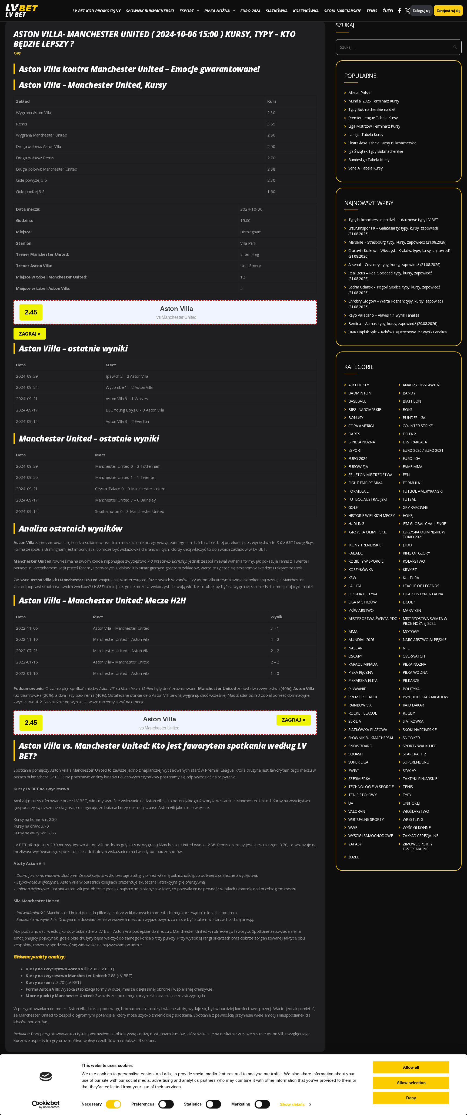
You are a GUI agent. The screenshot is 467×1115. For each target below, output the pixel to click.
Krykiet (410, 569)
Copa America (361, 425)
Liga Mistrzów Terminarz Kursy (374, 126)
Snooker (411, 737)
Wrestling (413, 819)
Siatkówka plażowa (367, 729)
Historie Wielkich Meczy (371, 515)
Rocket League (362, 713)
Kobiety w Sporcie (365, 561)
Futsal (409, 499)
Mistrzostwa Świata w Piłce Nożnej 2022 (425, 621)
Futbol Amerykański (423, 491)
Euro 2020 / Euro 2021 (423, 450)
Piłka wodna (415, 672)
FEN (406, 474)
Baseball (357, 401)
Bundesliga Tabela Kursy (368, 159)
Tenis (371, 10)
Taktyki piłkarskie (420, 778)
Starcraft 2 (414, 753)
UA (350, 803)
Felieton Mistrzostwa (370, 474)
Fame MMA (412, 466)
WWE (352, 827)
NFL (406, 648)
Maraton (412, 610)
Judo (407, 544)
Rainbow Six (360, 705)
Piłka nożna (217, 10)
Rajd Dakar (413, 705)
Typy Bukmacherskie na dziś (372, 109)
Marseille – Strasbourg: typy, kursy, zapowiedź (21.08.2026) (397, 242)
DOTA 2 (409, 433)
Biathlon (412, 401)
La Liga (355, 585)
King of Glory (416, 553)
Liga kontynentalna (423, 593)
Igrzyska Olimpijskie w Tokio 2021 (424, 534)
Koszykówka (306, 10)
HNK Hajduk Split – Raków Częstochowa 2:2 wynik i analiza (397, 331)
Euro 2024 (250, 10)
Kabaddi (356, 553)
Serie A (354, 721)
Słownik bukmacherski (150, 10)
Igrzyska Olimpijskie (367, 532)
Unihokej (411, 803)
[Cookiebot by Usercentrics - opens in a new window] (45, 1104)
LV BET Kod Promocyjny (96, 10)
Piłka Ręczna (360, 672)
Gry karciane (415, 507)
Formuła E (358, 491)
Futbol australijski (367, 499)
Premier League (363, 696)
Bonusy (355, 417)
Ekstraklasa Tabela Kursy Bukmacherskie (382, 142)
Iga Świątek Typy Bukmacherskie (375, 151)
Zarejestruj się (448, 10)
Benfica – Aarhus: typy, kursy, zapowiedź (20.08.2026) (393, 323)
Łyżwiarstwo (361, 610)
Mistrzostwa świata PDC (372, 618)
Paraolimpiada (363, 664)
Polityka (411, 688)
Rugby (409, 713)
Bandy (409, 393)
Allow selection (411, 1082)
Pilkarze (411, 680)
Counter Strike (418, 425)
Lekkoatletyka (363, 593)
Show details (292, 1104)
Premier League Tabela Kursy (373, 117)
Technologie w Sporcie (371, 786)
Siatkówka (277, 10)
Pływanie (357, 688)
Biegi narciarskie (364, 409)
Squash (355, 753)
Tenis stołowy (362, 794)
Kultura (411, 577)
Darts (354, 433)
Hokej (408, 515)
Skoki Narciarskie (342, 10)
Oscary (355, 656)
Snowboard (360, 745)
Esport (186, 10)
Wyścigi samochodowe (370, 835)
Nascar (355, 648)
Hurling (356, 523)
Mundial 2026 (361, 639)
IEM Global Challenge (424, 523)
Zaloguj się (421, 10)
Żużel (388, 10)
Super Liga (358, 762)
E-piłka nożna (361, 441)
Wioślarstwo (416, 811)
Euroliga (411, 458)
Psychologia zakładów (425, 696)
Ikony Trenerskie (364, 544)
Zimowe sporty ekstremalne (417, 846)
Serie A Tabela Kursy (365, 168)
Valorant (357, 811)
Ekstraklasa (415, 441)
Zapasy (355, 844)
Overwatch (414, 656)
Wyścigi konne (417, 827)
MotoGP (411, 631)
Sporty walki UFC (419, 745)
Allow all (411, 1067)
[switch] (166, 1104)
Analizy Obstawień (421, 384)
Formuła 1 (413, 482)
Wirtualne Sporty (366, 819)
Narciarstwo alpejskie (424, 639)
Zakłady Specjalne (420, 835)
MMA (353, 631)
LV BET (15, 14)
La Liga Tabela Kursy (365, 134)
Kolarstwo (414, 561)
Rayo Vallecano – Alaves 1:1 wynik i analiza (383, 315)
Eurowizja (358, 466)
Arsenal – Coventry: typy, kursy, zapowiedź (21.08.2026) (394, 264)
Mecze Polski (359, 92)
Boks (407, 409)
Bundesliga (414, 417)
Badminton (359, 393)
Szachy (409, 770)
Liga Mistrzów (362, 602)
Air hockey (358, 384)
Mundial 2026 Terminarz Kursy (373, 101)
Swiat (353, 770)
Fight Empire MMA (365, 482)
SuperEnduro (416, 762)
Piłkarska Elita (363, 680)
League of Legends (421, 585)
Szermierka (359, 778)
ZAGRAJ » (30, 333)
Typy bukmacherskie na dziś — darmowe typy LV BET (393, 219)
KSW (352, 577)
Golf (353, 507)
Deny (411, 1098)
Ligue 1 (409, 602)
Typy (17, 52)
